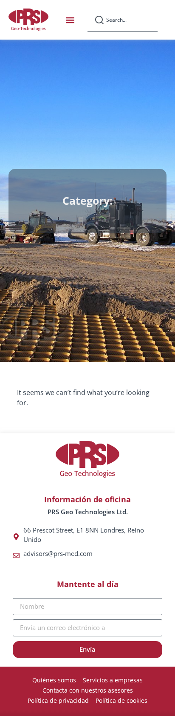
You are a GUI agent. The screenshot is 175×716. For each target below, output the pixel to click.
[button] (70, 20)
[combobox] (123, 20)
